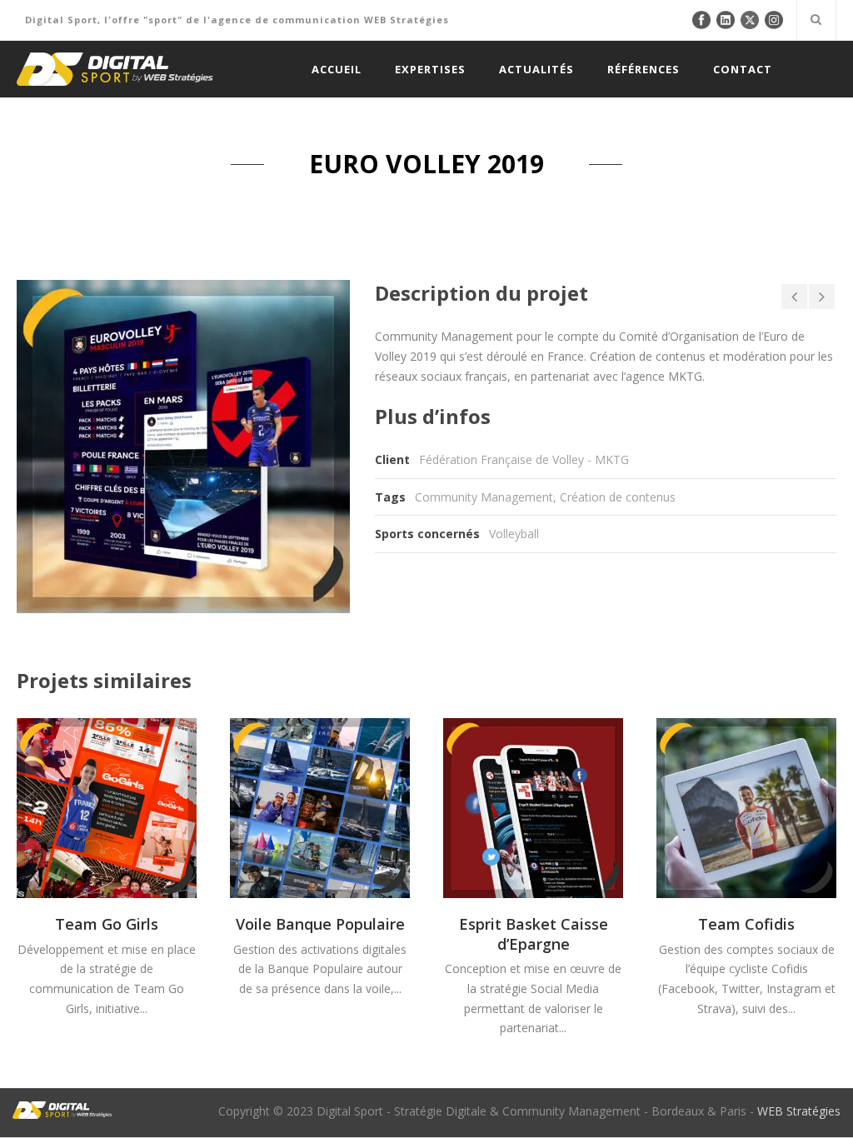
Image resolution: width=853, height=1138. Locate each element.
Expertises (430, 69)
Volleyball (514, 534)
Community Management (484, 497)
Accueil (337, 69)
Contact (742, 69)
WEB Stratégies (799, 1111)
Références (643, 69)
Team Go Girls (106, 924)
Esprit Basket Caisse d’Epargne (533, 933)
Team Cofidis (746, 924)
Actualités (536, 69)
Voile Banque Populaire (320, 924)
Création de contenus (618, 497)
